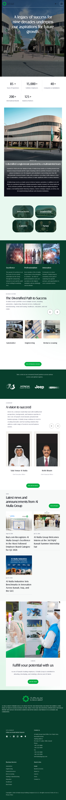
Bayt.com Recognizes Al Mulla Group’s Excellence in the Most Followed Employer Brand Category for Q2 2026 (18, 543)
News (35, 776)
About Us (36, 771)
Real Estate (9, 784)
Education (48, 343)
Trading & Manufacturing (12, 776)
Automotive (9, 766)
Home (36, 766)
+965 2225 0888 (38, 745)
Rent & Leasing (10, 774)
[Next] (57, 312)
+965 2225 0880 (38, 752)
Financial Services (11, 771)
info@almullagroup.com (40, 756)
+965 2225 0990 (38, 754)
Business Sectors (38, 768)
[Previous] (50, 312)
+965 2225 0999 (38, 747)
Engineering (9, 768)
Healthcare (9, 781)
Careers (36, 774)
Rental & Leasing (13, 343)
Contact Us (37, 779)
